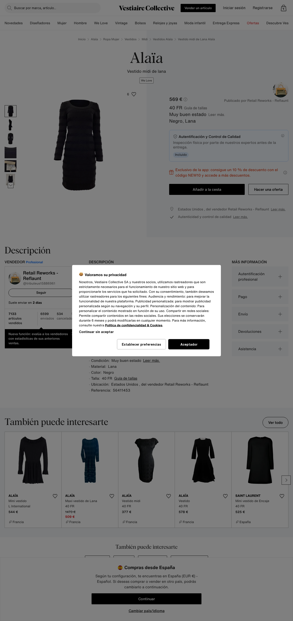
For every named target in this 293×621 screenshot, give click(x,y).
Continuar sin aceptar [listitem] (96, 331)
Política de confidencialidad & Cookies (133, 325)
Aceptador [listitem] (189, 344)
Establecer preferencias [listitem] (141, 344)
